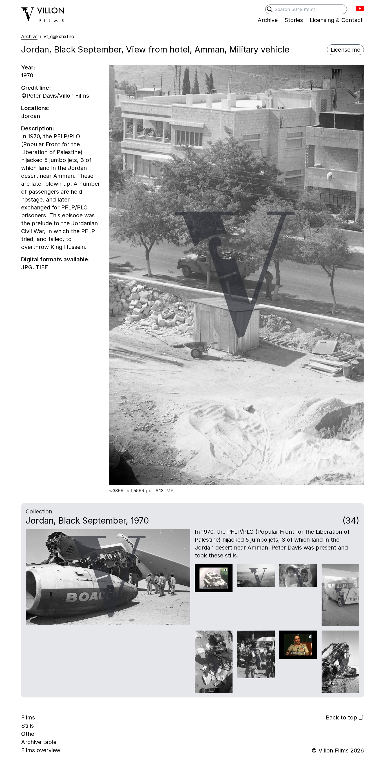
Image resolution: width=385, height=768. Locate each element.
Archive (29, 36)
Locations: (35, 108)
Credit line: (36, 87)
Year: (28, 67)
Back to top (345, 717)
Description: (37, 128)
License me (345, 49)
